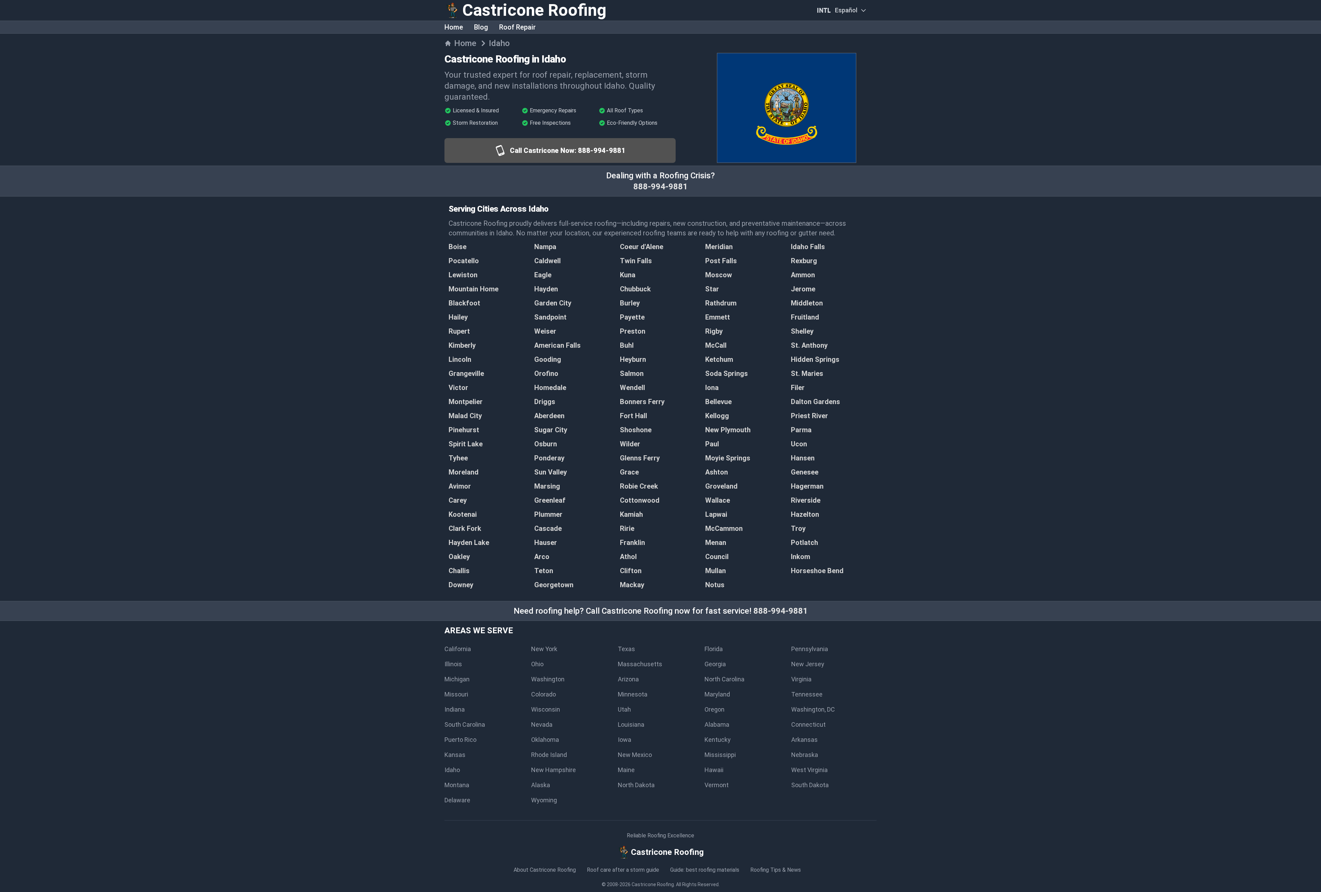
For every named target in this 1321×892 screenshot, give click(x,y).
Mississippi (720, 754)
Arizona (628, 679)
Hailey (458, 317)
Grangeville (466, 373)
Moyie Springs (727, 458)
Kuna (627, 275)
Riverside (805, 500)
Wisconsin (545, 709)
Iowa (624, 739)
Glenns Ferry (640, 458)
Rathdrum (721, 303)
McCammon (724, 528)
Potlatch (804, 542)
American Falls (557, 345)
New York (544, 649)
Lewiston (463, 275)
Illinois (453, 664)
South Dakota (810, 785)
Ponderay (549, 458)
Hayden (546, 289)
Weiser (545, 331)
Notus (714, 585)
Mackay (632, 585)
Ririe (627, 528)
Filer (798, 387)
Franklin (632, 542)
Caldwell (547, 261)
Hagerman (807, 486)
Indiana (454, 709)
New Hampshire (553, 769)
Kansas (454, 754)
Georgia (715, 664)
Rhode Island (549, 754)
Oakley (459, 557)
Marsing (547, 486)
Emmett (717, 317)
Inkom (800, 557)
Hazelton (805, 514)
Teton (543, 571)
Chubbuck (635, 289)
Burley (630, 303)
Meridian (719, 247)
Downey (461, 585)
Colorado (543, 694)
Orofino (546, 373)
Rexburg (804, 261)
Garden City (552, 303)
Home (453, 27)
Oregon (714, 709)
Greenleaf (550, 500)
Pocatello (464, 261)
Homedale (550, 387)
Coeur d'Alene (641, 247)
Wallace (717, 500)
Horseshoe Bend (817, 571)
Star (712, 289)
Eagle (542, 275)
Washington (548, 679)
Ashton (716, 472)
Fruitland (805, 317)
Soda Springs (726, 373)
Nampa (545, 247)
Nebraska (804, 754)
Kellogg (717, 416)
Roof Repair (517, 27)
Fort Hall (633, 416)
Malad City (465, 416)
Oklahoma (545, 739)
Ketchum (719, 359)
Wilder (630, 444)
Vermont (717, 785)
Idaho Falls (808, 247)
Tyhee (458, 458)
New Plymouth (728, 430)
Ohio (537, 664)
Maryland (717, 694)
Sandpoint (550, 317)
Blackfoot (464, 303)
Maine (626, 769)
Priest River (809, 416)
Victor (458, 387)
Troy (798, 528)
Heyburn (633, 359)
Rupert (459, 331)
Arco (541, 557)
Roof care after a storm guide (623, 870)
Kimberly (462, 345)
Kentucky (718, 739)
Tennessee (807, 694)
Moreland (464, 472)
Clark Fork (465, 528)
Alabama (717, 724)
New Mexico (635, 754)
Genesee (804, 472)
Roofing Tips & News (775, 870)
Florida (714, 649)
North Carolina (724, 679)
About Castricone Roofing (545, 870)
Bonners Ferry (642, 402)
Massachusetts (640, 664)
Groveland (721, 486)
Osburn (545, 444)
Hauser (545, 542)
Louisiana (631, 724)
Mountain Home (473, 289)
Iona (712, 387)
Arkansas (804, 739)
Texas (626, 649)
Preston (632, 331)
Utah (624, 709)
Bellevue (718, 402)
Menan (715, 542)
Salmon (632, 373)
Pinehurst (464, 430)
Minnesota (632, 694)
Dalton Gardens (815, 402)
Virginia (801, 679)
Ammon (803, 275)
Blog (481, 27)
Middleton (807, 303)
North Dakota (636, 785)
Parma (801, 430)
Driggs (544, 402)
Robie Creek (639, 486)
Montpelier (466, 402)
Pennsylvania (809, 649)
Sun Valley (550, 472)
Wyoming (544, 800)
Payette (632, 317)
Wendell (632, 387)
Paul (712, 444)
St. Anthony (809, 345)
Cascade (548, 528)
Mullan (715, 571)
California (457, 649)
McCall (716, 345)
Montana (456, 785)
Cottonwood (639, 500)
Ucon (799, 444)
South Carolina (464, 724)
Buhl (627, 345)
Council (717, 557)
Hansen (803, 458)
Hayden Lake (469, 542)
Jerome (803, 289)
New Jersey (807, 664)
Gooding (547, 359)
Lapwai (716, 514)
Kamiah (631, 514)
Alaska (540, 785)
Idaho (452, 769)
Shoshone (636, 430)
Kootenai (463, 514)
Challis (459, 571)
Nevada (541, 724)
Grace (629, 472)
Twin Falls (636, 261)
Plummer (548, 514)
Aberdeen (549, 416)
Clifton (631, 571)
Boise (457, 247)
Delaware (457, 800)
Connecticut (808, 724)
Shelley (802, 331)
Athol (628, 557)
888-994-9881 (660, 186)
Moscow (718, 275)
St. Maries (807, 373)
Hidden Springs (815, 359)
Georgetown (553, 585)
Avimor (460, 486)
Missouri (456, 694)
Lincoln (460, 359)
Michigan (457, 679)
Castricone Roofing (653, 884)
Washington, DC (813, 709)
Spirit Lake (466, 444)
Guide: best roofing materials (704, 870)
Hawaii (714, 769)
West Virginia (809, 769)
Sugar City (550, 430)
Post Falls (721, 261)
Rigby (714, 331)
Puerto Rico (460, 739)
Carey (458, 500)
